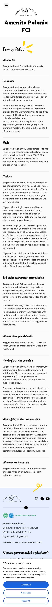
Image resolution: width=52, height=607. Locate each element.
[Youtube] (47, 498)
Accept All (26, 585)
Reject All (26, 601)
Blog (24, 542)
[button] (6, 5)
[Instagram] (36, 498)
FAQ (39, 542)
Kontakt (32, 542)
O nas (18, 542)
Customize (26, 593)
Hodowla (7, 542)
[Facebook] (42, 498)
